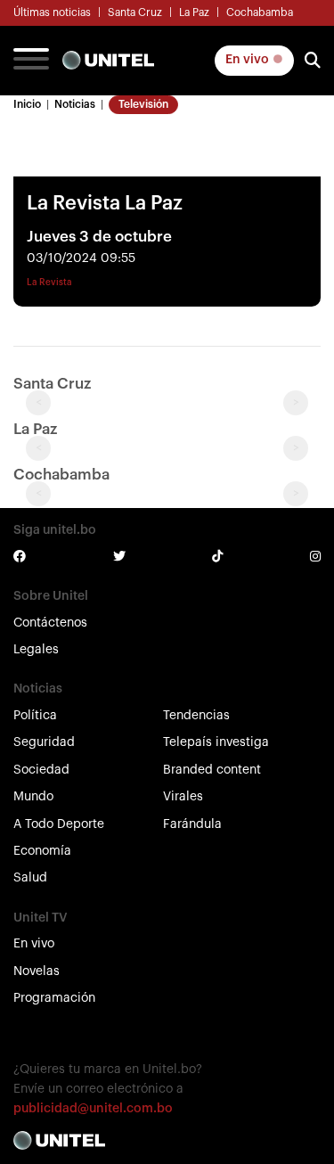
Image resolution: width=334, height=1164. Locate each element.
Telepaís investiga (216, 742)
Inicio (27, 104)
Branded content (212, 770)
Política (35, 715)
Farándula (192, 824)
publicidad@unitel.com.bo (93, 1109)
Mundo (33, 797)
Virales (183, 797)
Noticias (74, 104)
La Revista (49, 282)
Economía (42, 851)
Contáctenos (50, 623)
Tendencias (196, 715)
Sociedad (41, 770)
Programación (54, 998)
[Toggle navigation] (31, 60)
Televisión (143, 104)
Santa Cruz (135, 12)
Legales (36, 649)
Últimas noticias (52, 12)
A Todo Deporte (58, 824)
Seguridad (44, 742)
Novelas (36, 971)
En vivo (248, 59)
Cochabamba (259, 12)
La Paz (194, 12)
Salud (30, 878)
